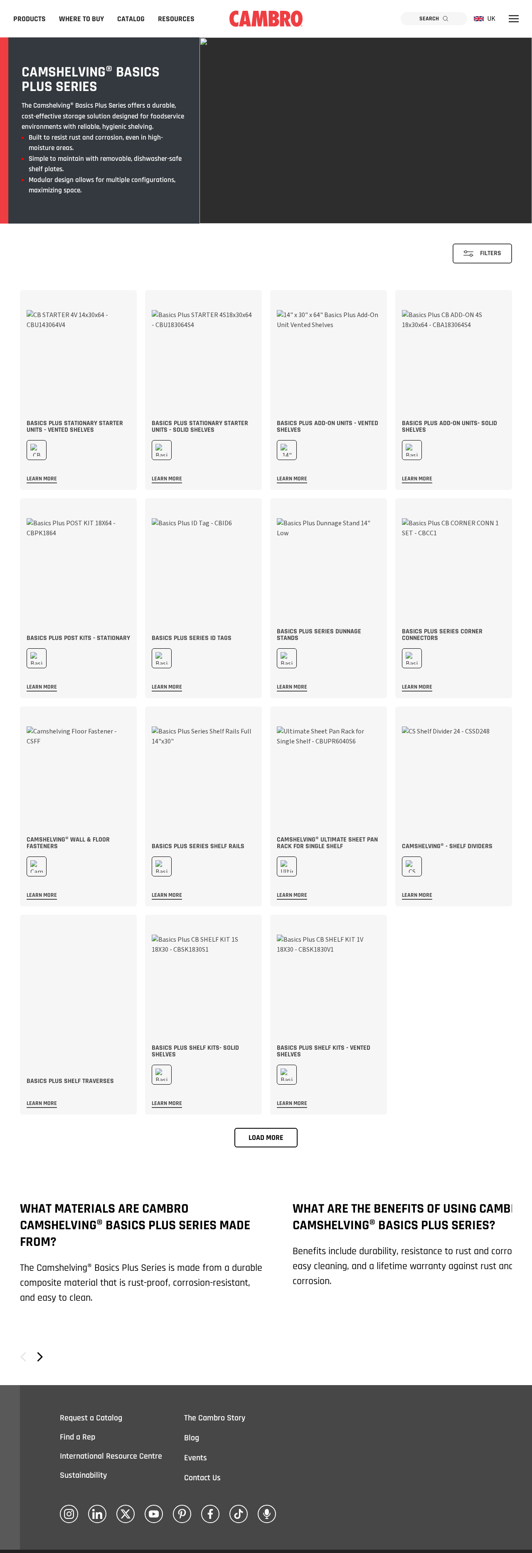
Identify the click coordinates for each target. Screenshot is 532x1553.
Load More (266, 1137)
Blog (191, 1437)
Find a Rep (77, 1437)
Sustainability (83, 1475)
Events (195, 1457)
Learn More (42, 478)
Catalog (131, 19)
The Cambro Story (214, 1418)
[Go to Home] (266, 18)
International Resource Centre (111, 1456)
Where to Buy (81, 19)
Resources (176, 19)
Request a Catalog (91, 1418)
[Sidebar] (513, 18)
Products (29, 19)
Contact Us (202, 1477)
